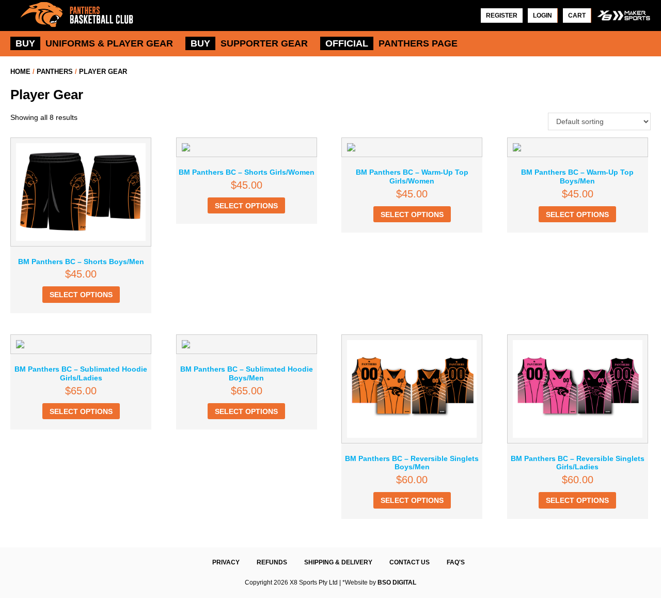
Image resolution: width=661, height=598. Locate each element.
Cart (577, 15)
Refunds (272, 562)
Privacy (226, 562)
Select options (81, 294)
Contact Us (409, 562)
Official (346, 43)
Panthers (55, 71)
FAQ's (456, 562)
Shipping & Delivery (338, 562)
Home (20, 71)
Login (542, 15)
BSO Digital (396, 582)
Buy (25, 43)
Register (501, 15)
